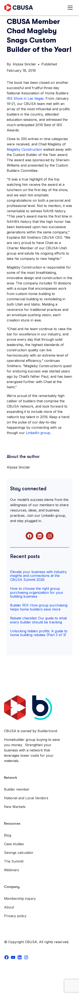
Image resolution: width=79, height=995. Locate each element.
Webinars (11, 870)
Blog (7, 835)
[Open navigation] (71, 7)
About (9, 907)
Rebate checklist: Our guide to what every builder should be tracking (38, 620)
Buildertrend (47, 731)
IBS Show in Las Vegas (25, 98)
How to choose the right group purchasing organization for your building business (36, 592)
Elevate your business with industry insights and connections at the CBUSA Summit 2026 (38, 576)
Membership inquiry (20, 898)
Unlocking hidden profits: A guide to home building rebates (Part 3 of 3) (38, 633)
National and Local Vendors (26, 798)
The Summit (13, 861)
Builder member (16, 789)
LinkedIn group (38, 433)
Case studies (14, 844)
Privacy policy (15, 916)
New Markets (14, 807)
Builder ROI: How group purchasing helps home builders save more (38, 607)
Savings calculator (18, 852)
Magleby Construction (24, 149)
